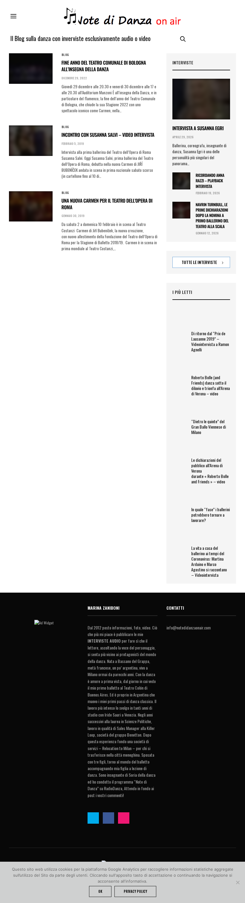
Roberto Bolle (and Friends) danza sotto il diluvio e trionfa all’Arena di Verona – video (210, 385)
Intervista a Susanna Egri (198, 128)
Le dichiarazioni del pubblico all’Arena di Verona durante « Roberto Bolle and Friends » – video (210, 470)
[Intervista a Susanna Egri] (201, 99)
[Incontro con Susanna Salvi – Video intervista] (31, 140)
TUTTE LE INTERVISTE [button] (200, 262)
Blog (65, 54)
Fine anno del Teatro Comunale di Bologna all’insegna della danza (104, 66)
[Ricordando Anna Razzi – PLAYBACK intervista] (181, 180)
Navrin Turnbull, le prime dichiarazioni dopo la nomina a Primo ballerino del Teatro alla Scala (212, 215)
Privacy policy (135, 891)
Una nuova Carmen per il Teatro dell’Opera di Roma (107, 204)
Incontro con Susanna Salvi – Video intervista (108, 134)
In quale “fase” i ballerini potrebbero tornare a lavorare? (210, 515)
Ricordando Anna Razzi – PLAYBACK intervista (210, 180)
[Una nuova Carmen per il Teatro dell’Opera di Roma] (31, 206)
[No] (238, 882)
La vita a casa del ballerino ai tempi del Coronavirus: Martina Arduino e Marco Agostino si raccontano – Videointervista (209, 561)
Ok (100, 891)
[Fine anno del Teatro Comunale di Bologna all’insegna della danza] (31, 68)
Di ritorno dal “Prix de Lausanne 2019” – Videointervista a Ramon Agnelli (210, 341)
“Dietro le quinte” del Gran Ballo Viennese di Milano (208, 427)
